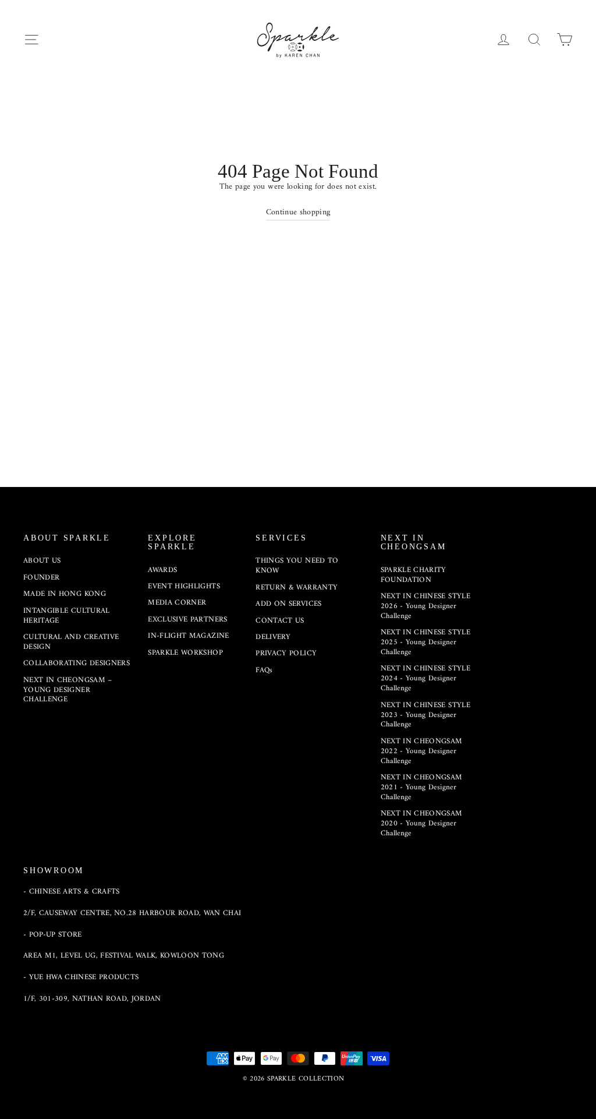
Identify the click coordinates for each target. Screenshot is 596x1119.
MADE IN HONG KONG (64, 594)
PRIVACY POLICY (286, 653)
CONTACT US (280, 620)
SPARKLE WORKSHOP (185, 652)
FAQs (264, 670)
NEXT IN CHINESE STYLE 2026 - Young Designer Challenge (425, 606)
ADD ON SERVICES (288, 603)
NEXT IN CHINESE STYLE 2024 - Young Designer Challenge (425, 678)
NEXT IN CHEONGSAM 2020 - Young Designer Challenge (422, 823)
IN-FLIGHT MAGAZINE (188, 636)
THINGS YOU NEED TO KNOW (297, 565)
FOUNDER (41, 577)
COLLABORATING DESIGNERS (76, 663)
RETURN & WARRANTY (297, 587)
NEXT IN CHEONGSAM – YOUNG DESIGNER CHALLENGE (67, 690)
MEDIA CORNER (177, 602)
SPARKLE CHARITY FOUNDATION (413, 575)
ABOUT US (42, 560)
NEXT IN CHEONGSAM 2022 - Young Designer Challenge (422, 751)
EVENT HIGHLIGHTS (184, 586)
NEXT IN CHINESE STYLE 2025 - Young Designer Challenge (425, 642)
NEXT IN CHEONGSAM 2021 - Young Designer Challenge (422, 787)
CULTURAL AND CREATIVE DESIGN (71, 642)
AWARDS (162, 570)
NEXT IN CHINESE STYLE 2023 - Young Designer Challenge (425, 715)
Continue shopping (298, 212)
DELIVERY (273, 637)
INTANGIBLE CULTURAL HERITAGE (66, 615)
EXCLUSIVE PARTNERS (187, 619)
